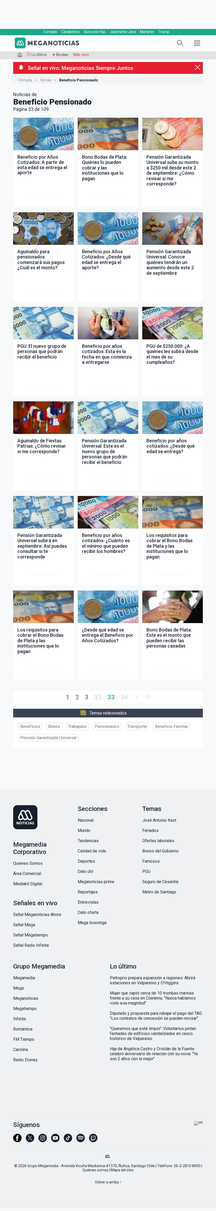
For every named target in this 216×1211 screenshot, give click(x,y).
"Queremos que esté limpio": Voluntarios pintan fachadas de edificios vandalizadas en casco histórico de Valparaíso (153, 1033)
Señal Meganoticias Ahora (37, 914)
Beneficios (30, 726)
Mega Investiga (92, 922)
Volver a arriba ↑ (108, 1182)
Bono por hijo (95, 32)
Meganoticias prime (96, 881)
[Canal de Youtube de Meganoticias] (55, 1140)
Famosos (151, 861)
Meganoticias (25, 998)
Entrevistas (88, 902)
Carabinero (70, 32)
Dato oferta (88, 912)
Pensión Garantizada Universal (48, 737)
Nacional (86, 820)
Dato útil (85, 871)
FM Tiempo (23, 1039)
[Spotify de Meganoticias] (80, 1140)
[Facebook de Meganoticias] (17, 1140)
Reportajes (88, 891)
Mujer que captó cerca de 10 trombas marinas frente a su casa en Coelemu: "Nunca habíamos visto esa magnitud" (153, 998)
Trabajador (77, 726)
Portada (25, 80)
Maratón (147, 32)
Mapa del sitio (122, 1170)
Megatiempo (25, 1008)
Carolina (20, 1049)
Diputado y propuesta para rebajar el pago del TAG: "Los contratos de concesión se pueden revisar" (156, 1016)
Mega (18, 988)
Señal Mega (24, 924)
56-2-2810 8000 (187, 1166)
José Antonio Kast (159, 820)
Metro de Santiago (159, 891)
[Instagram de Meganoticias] (42, 1140)
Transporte (137, 726)
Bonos (54, 726)
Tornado (50, 32)
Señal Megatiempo (30, 935)
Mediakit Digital (27, 883)
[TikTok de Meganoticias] (68, 1140)
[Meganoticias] (50, 43)
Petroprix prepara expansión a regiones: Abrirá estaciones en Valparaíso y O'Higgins (152, 980)
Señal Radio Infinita (31, 945)
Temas (45, 80)
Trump (163, 32)
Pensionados (107, 726)
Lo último (39, 55)
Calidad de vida (92, 850)
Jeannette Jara (123, 32)
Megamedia (24, 977)
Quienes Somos (28, 863)
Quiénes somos (95, 1170)
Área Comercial (27, 873)
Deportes (86, 861)
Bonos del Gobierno (160, 850)
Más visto (81, 55)
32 (98, 697)
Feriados (150, 830)
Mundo (84, 830)
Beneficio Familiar (171, 726)
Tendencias (88, 840)
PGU (146, 871)
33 (111, 697)
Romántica (22, 1029)
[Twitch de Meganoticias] (93, 1140)
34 (124, 697)
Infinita (19, 1018)
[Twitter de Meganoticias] (30, 1140)
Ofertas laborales (158, 840)
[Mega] (108, 1155)
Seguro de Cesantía (160, 881)
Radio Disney (25, 1059)
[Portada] (19, 56)
